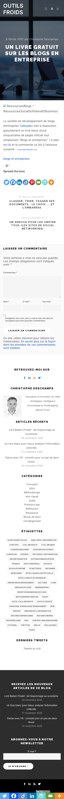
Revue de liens (32, 516)
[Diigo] (26, 179)
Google (48, 564)
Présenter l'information (37, 611)
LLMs (53, 583)
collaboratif (30, 545)
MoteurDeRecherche (27, 597)
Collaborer (48, 545)
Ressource (32, 512)
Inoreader (16, 573)
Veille (37, 625)
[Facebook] (13, 179)
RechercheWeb (45, 616)
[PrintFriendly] (45, 179)
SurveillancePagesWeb (45, 620)
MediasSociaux (23, 587)
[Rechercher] (46, 9)
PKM (52, 606)
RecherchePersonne (22, 616)
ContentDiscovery (43, 549)
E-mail (26, 301)
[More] (51, 179)
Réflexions (32, 508)
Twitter (25, 625)
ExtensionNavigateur (42, 559)
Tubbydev (26, 125)
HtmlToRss (35, 568)
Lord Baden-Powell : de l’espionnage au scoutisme (31, 696)
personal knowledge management (28, 606)
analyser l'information (43, 540)
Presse (17, 611)
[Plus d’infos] (52, 9)
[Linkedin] (19, 179)
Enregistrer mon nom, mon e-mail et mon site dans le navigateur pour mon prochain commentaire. (29, 319)
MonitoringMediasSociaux (32, 592)
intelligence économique (32, 578)
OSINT (45, 597)
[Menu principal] (58, 9)
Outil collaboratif (22, 601)
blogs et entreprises (16, 158)
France (16, 564)
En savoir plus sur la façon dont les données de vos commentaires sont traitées (29, 345)
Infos (32, 488)
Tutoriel (12, 625)
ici (9, 144)
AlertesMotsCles (17, 540)
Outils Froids (44, 601)
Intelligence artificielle (39, 573)
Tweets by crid (32, 648)
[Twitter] (6, 179)
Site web (46, 301)
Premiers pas (32, 504)
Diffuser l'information (45, 554)
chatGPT (14, 545)
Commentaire (10, 272)
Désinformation (18, 559)
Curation (12, 554)
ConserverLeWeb (20, 549)
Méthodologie (32, 492)
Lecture (42, 583)
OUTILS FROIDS (13, 8)
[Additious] (4, 106)
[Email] (38, 179)
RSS (27, 620)
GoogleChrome (17, 568)
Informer (50, 568)
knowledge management (21, 583)
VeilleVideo (50, 625)
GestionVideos (32, 564)
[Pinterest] (32, 179)
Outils (32, 500)
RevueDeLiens (13, 620)
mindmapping (42, 587)
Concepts (32, 484)
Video (32, 630)
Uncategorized (32, 520)
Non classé (32, 496)
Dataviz (25, 554)
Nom (6, 301)
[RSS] (34, 378)
